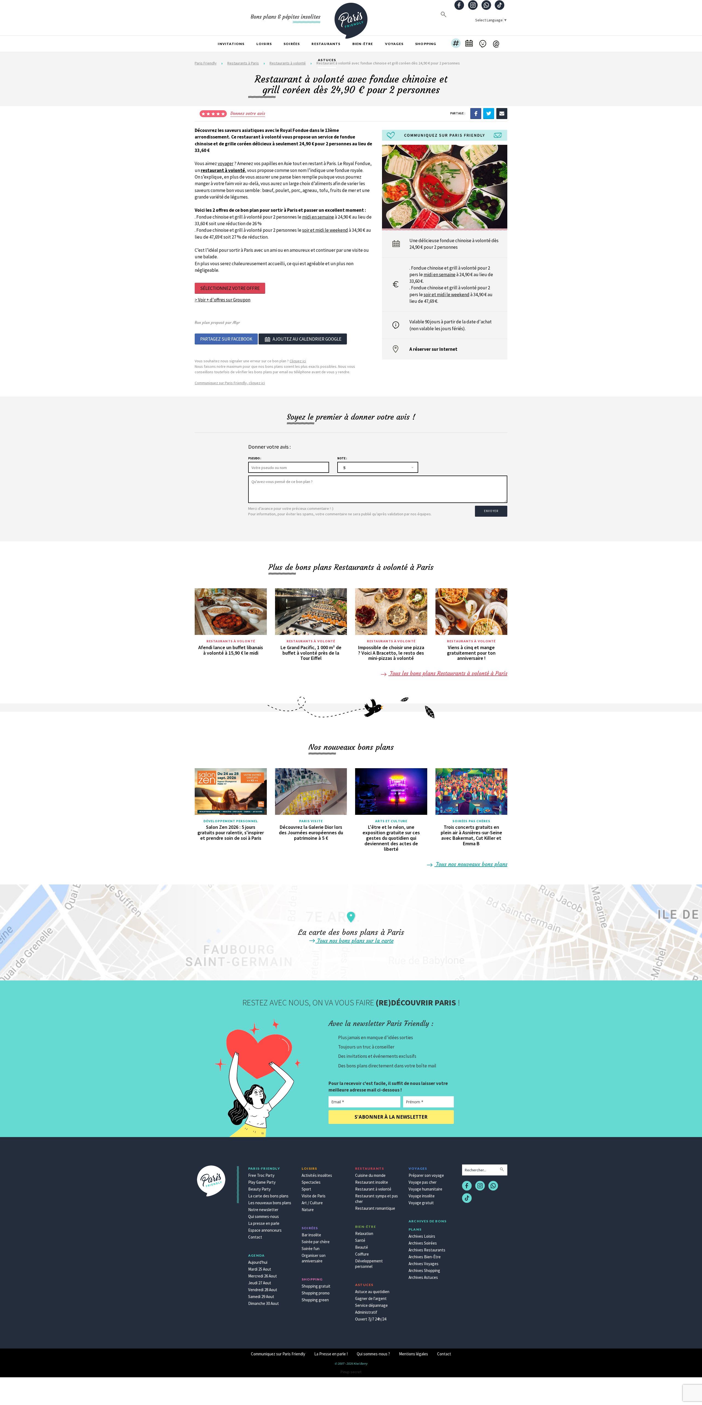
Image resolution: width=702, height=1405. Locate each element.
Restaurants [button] (326, 44)
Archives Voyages (423, 1263)
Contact (255, 1237)
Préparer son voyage (426, 1175)
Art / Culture (312, 1202)
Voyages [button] (394, 44)
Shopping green (315, 1299)
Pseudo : (254, 458)
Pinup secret (351, 1371)
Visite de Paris (313, 1195)
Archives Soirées (423, 1243)
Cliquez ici (298, 360)
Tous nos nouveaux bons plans (470, 864)
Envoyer (491, 511)
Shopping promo (316, 1293)
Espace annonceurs (265, 1230)
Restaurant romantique (375, 1208)
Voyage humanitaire (425, 1189)
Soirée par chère (316, 1241)
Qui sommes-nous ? (373, 1353)
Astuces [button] (327, 60)
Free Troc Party (261, 1175)
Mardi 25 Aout (259, 1269)
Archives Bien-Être (425, 1256)
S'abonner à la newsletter (391, 1117)
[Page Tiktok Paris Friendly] (500, 5)
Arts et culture (391, 821)
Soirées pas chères (471, 821)
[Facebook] (475, 113)
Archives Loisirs (422, 1236)
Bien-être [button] (362, 44)
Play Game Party (262, 1182)
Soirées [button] (292, 44)
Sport (306, 1189)
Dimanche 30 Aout (263, 1303)
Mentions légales (413, 1353)
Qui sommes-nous (263, 1216)
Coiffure (362, 1254)
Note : (342, 458)
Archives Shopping (424, 1270)
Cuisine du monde (370, 1175)
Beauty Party (259, 1189)
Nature (308, 1209)
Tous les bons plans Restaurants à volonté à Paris (447, 673)
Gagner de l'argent (371, 1298)
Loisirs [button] (264, 44)
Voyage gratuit (421, 1202)
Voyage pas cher (423, 1182)
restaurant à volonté (223, 170)
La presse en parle (263, 1223)
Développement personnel (230, 821)
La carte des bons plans (268, 1195)
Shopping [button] (425, 44)
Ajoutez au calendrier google (307, 339)
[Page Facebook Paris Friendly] (459, 5)
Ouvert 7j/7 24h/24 (370, 1319)
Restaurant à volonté (373, 1189)
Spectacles (311, 1182)
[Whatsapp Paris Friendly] (486, 5)
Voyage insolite (422, 1195)
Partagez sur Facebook (226, 339)
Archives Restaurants (427, 1250)
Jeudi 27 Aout (259, 1282)
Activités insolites (317, 1175)
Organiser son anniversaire (313, 1258)
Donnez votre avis (247, 113)
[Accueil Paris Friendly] (351, 17)
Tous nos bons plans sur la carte (355, 940)
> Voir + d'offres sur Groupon (222, 300)
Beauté (361, 1247)
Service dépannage (371, 1305)
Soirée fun (310, 1248)
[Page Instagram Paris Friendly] (473, 5)
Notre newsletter (263, 1209)
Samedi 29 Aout (261, 1296)
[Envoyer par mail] (501, 113)
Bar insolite (311, 1234)
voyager (225, 163)
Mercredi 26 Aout (262, 1276)
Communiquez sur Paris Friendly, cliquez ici (230, 382)
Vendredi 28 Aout (262, 1289)
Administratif (366, 1312)
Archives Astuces (423, 1277)
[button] (456, 44)
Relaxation (364, 1233)
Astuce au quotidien (372, 1291)
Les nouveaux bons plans (269, 1202)
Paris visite (311, 821)
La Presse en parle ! (331, 1353)
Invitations (231, 44)
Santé (360, 1240)
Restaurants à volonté (230, 641)
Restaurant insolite (371, 1182)
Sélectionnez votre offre (230, 288)
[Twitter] (488, 113)
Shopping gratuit (316, 1286)
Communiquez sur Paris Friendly (278, 1353)
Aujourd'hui (257, 1262)
